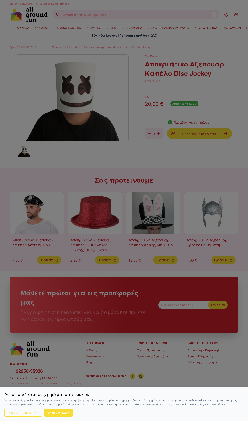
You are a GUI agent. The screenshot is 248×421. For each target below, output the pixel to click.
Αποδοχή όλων (58, 412)
